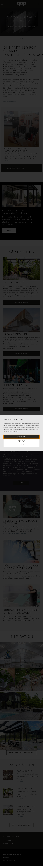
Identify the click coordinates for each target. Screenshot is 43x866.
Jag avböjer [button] (21, 441)
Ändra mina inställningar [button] (21, 445)
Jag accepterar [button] (21, 436)
